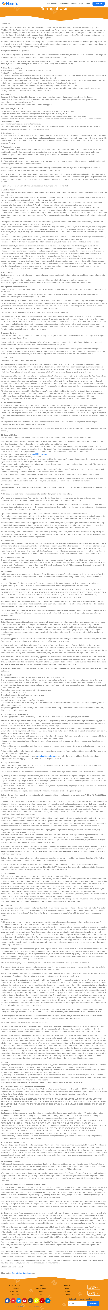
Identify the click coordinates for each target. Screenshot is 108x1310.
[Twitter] (19, 1300)
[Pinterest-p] (42, 1300)
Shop (88, 4)
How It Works (52, 4)
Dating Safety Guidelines (21, 1273)
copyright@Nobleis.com (46, 756)
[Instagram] (13, 1300)
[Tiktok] (30, 1300)
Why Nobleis (64, 4)
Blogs (81, 4)
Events (73, 4)
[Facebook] (7, 1300)
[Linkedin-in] (48, 1300)
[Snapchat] (36, 1300)
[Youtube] (24, 1300)
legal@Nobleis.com (39, 454)
